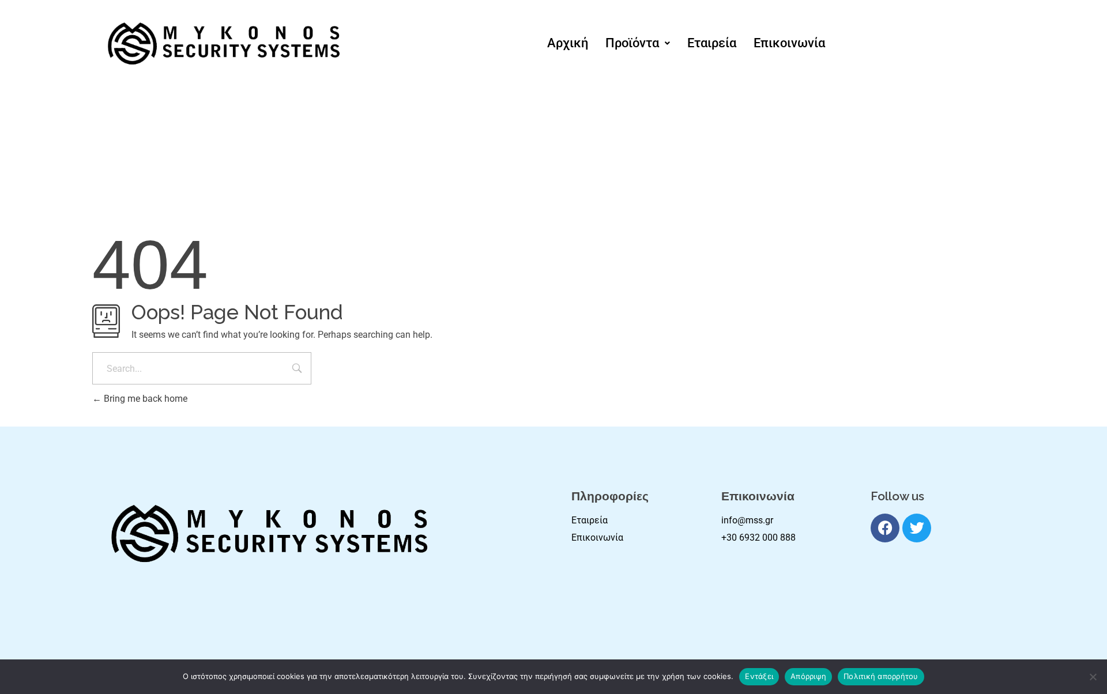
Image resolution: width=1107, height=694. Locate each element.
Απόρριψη (808, 676)
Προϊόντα (632, 43)
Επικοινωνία (789, 43)
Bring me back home (144, 398)
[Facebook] (885, 528)
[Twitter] (916, 528)
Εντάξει (759, 676)
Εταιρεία (711, 43)
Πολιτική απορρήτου (881, 676)
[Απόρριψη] (1092, 676)
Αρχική (567, 43)
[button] (638, 43)
